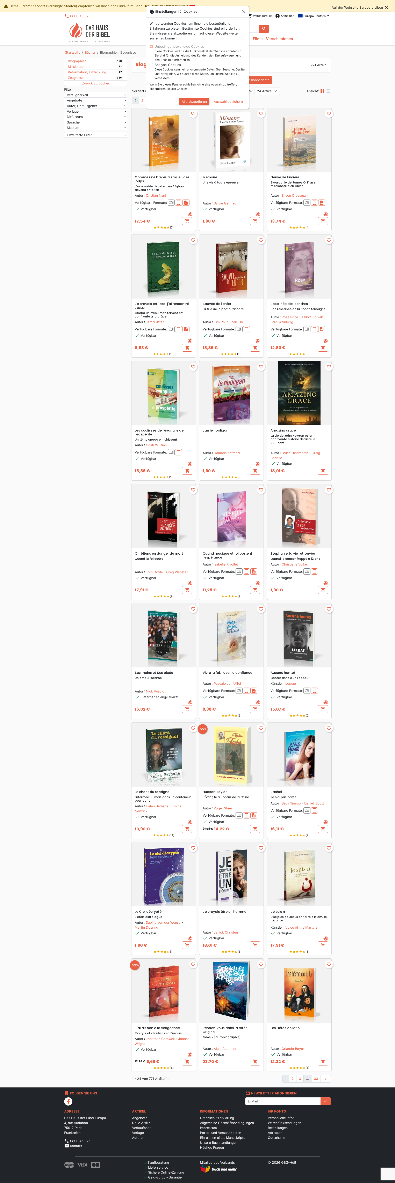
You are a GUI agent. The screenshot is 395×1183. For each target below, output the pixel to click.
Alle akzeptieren (194, 101)
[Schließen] (243, 11)
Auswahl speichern (228, 101)
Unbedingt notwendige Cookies (179, 46)
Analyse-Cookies (168, 65)
